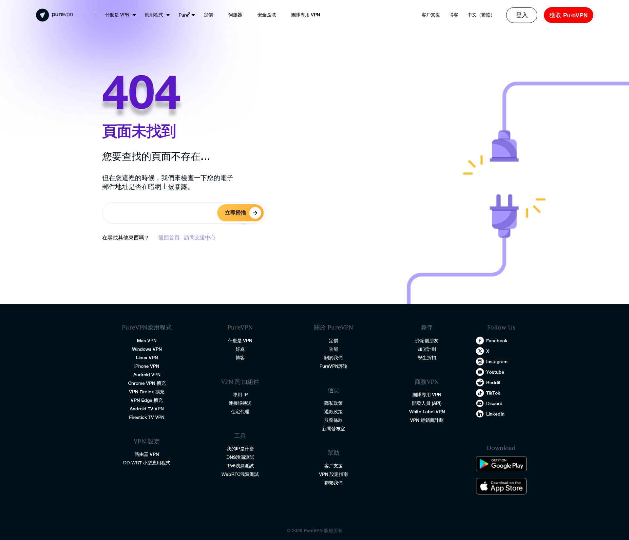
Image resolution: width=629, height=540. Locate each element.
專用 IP (240, 394)
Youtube (495, 372)
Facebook (496, 340)
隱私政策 (333, 403)
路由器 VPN (147, 454)
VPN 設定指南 (333, 474)
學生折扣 (427, 357)
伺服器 (235, 14)
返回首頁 (169, 237)
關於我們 (333, 357)
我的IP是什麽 (240, 448)
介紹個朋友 (426, 340)
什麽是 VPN (117, 14)
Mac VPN (147, 340)
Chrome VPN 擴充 (147, 383)
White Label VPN (427, 411)
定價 (208, 14)
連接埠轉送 (240, 403)
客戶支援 (431, 14)
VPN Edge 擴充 (147, 400)
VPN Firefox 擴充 (146, 391)
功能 (333, 349)
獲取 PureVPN (568, 15)
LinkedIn (495, 414)
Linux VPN (147, 357)
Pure (183, 15)
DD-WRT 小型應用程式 (146, 462)
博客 (453, 14)
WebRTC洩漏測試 (240, 474)
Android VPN (147, 374)
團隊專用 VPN (305, 14)
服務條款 (333, 420)
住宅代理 (240, 411)
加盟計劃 (427, 349)
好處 (240, 349)
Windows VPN (147, 349)
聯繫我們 (333, 482)
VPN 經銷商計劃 (427, 420)
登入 (522, 14)
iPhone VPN (146, 366)
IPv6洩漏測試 (240, 465)
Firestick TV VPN (146, 417)
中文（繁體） (481, 14)
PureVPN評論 (333, 366)
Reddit (493, 382)
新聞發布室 (333, 428)
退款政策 (333, 411)
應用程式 (154, 14)
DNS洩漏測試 (240, 457)
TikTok (493, 393)
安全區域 (266, 14)
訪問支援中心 (200, 237)
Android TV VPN (147, 408)
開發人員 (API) (427, 403)
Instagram (496, 361)
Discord (494, 403)
